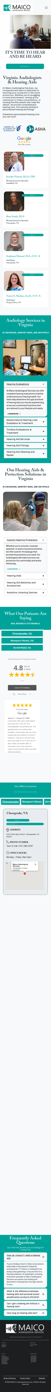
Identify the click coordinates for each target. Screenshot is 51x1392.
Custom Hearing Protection (5, 1358)
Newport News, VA (4, 1345)
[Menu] (46, 8)
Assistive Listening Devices (5, 1359)
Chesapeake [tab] (10, 801)
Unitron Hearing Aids (33, 1360)
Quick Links (32, 1342)
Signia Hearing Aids (33, 1358)
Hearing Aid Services (4, 1360)
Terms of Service (9, 1378)
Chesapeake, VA (4, 1344)
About (36, 1344)
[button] (25, 874)
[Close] (35, 864)
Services (3, 1353)
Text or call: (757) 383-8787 (19, 846)
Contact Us (31, 1345)
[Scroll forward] (49, 801)
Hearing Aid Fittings (4, 1361)
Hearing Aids (33, 1353)
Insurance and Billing (33, 1344)
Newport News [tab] (32, 801)
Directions (16, 870)
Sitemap (42, 1378)
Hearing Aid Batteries (4, 1362)
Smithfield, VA (3, 1346)
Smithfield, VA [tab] (22, 647)
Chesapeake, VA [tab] (22, 633)
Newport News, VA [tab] (22, 640)
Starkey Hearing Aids (33, 1359)
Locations (4, 1342)
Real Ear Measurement (5, 1363)
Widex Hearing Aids (33, 1361)
